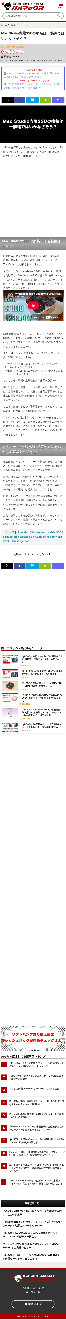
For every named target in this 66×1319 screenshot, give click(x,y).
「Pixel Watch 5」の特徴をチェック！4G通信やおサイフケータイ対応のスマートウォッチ (33, 1223)
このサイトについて (33, 1288)
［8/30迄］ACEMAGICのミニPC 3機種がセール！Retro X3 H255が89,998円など (30, 1234)
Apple (7, 52)
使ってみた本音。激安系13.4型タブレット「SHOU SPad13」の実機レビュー (30, 1245)
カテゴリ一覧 (33, 1291)
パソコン (13, 25)
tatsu (16, 56)
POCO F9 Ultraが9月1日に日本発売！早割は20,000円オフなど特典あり (32, 1212)
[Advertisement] (33, 197)
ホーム (4, 25)
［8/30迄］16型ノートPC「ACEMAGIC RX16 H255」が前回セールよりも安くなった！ (32, 1256)
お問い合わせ (34, 1304)
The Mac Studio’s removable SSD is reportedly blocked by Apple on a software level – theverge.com (33, 537)
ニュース (19, 52)
